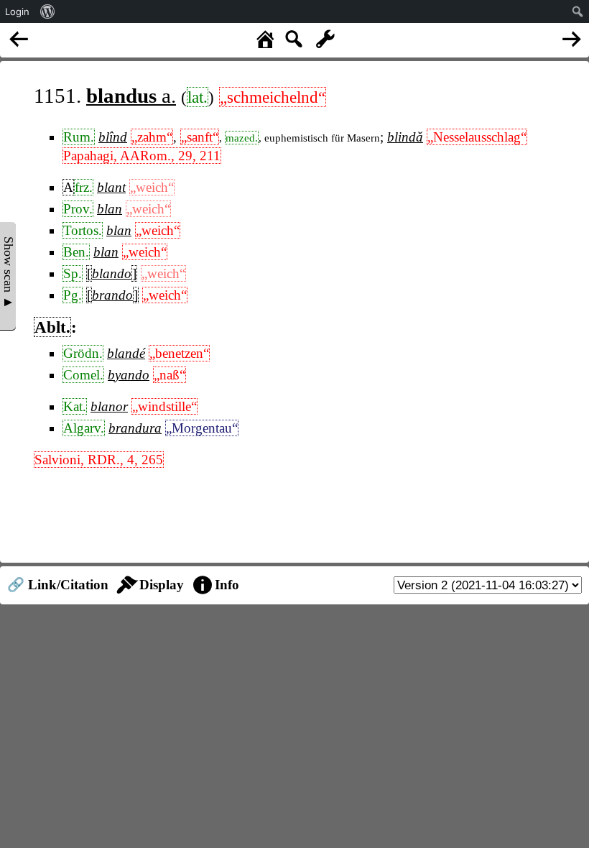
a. (131, 95)
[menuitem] (47, 11)
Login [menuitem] (17, 11)
